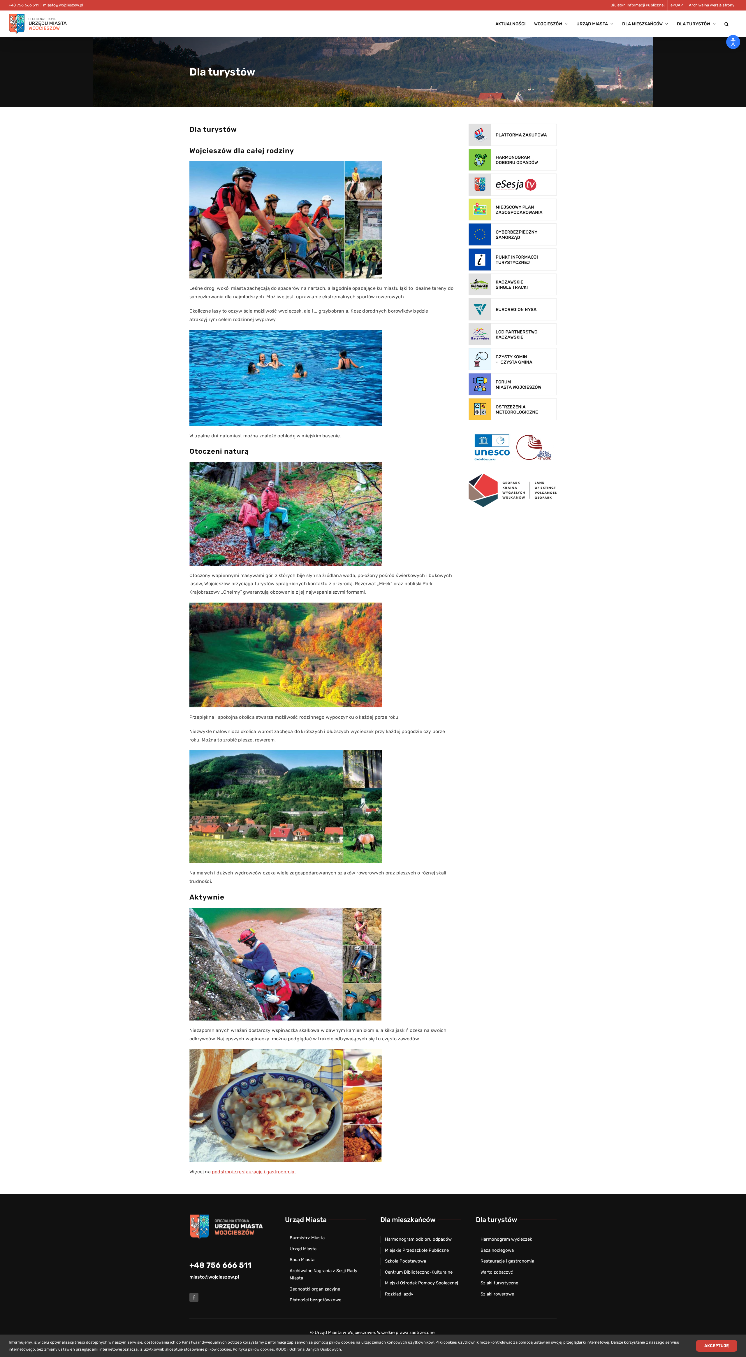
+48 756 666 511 (220, 1265)
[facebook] (193, 1297)
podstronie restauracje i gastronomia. (253, 1171)
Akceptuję (716, 1345)
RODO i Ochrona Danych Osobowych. (309, 1349)
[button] (726, 24)
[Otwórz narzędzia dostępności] (733, 42)
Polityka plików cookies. (254, 1349)
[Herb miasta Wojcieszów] (227, 1216)
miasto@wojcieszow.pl (63, 5)
